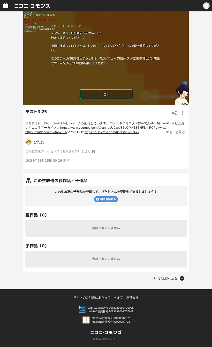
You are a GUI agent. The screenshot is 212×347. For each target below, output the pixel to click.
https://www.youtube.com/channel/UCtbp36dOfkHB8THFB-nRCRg (108, 127)
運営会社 (132, 297)
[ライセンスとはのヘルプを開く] (94, 151)
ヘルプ (118, 297)
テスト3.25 (36, 111)
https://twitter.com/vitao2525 (46, 132)
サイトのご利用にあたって (92, 297)
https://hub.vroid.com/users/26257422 (112, 132)
